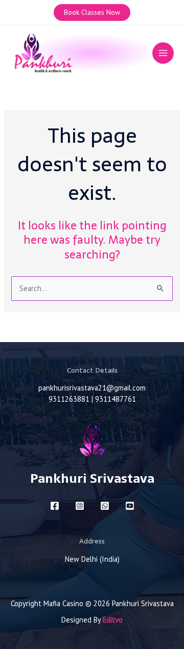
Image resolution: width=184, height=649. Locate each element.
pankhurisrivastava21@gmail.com (92, 388)
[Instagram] (79, 505)
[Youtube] (129, 505)
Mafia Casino (63, 603)
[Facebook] (54, 505)
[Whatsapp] (104, 505)
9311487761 (115, 399)
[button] (92, 12)
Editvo (113, 620)
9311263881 (69, 399)
